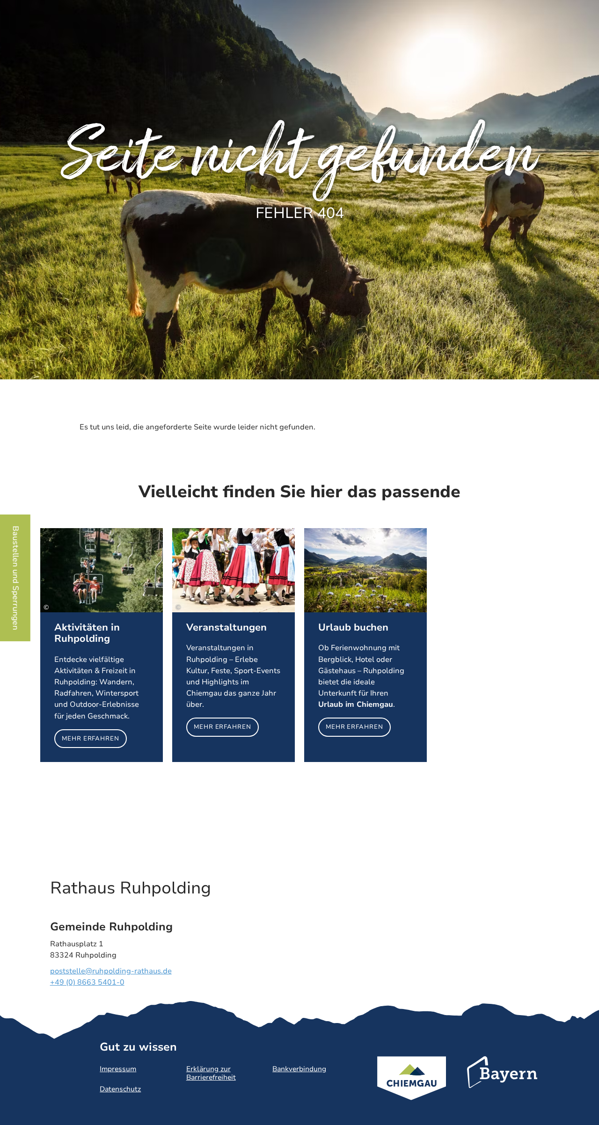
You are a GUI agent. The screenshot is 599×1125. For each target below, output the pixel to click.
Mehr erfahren (101, 645)
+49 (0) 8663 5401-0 (87, 982)
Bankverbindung (299, 1069)
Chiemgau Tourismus (411, 1090)
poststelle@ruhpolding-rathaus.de (111, 971)
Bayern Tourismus (502, 1084)
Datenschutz (120, 1089)
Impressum (118, 1069)
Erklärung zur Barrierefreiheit (211, 1073)
